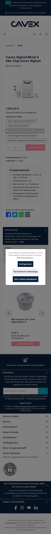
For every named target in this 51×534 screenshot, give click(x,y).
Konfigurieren (25, 264)
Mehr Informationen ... (25, 258)
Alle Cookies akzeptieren (25, 279)
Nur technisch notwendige (26, 272)
